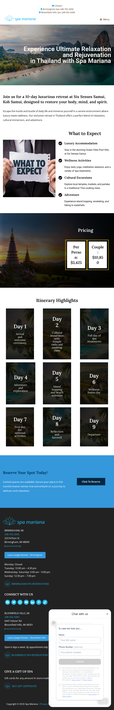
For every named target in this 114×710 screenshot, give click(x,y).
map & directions (12, 546)
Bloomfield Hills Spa (51, 12)
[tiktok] (45, 602)
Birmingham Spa (51, 9)
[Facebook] (7, 602)
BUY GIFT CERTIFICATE (24, 686)
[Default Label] (26, 602)
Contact (58, 5)
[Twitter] (13, 602)
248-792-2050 (66, 9)
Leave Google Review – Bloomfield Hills (26, 637)
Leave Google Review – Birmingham (25, 555)
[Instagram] (20, 602)
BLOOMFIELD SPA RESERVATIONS (30, 655)
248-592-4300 (68, 12)
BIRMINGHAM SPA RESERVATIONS (30, 584)
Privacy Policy (47, 703)
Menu (106, 19)
